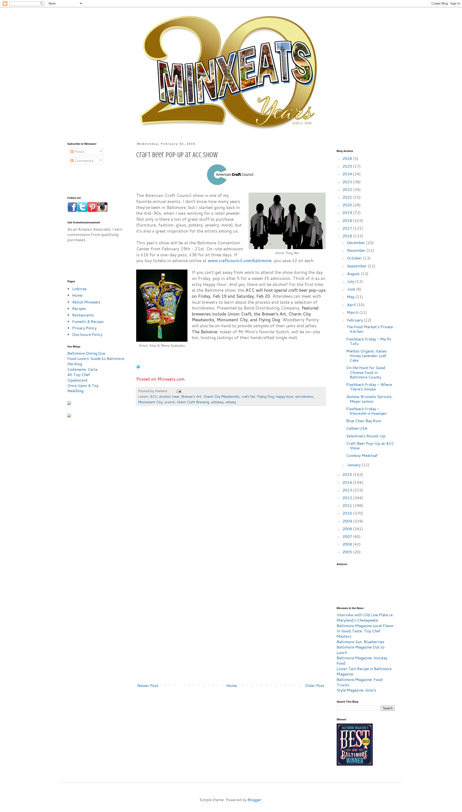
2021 (347, 197)
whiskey (217, 401)
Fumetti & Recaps (88, 321)
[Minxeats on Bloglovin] (138, 367)
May (351, 296)
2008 (347, 528)
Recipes (79, 308)
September (357, 266)
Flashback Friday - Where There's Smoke (369, 387)
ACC (153, 396)
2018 (347, 220)
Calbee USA (356, 428)
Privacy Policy (84, 328)
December (356, 242)
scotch (169, 401)
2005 (347, 551)
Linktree (79, 288)
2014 (347, 482)
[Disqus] (231, 482)
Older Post (314, 685)
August (354, 273)
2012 (347, 497)
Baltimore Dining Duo (86, 353)
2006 (347, 544)
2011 (347, 505)
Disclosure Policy (87, 334)
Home (231, 685)
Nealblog (75, 390)
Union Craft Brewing (193, 401)
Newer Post (147, 685)
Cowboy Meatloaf (362, 455)
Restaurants (83, 315)
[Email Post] (178, 390)
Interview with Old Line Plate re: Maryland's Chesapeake (365, 617)
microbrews (304, 396)
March (353, 312)
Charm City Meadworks (221, 396)
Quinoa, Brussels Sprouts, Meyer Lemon (369, 399)
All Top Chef (78, 374)
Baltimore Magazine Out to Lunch (361, 649)
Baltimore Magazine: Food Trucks (360, 682)
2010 (347, 513)
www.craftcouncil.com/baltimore (239, 261)
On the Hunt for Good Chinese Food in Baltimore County (365, 372)
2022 (347, 189)
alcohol (165, 396)
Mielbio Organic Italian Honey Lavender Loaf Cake (366, 355)
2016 (347, 236)
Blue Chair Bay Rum (363, 420)
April (352, 304)
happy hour (284, 396)
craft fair (248, 396)
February (355, 320)
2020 (347, 205)
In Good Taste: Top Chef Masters (358, 633)
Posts (78, 151)
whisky (230, 401)
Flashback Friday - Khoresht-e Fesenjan (366, 411)
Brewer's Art (191, 396)
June (351, 289)
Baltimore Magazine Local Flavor (365, 625)
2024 (347, 173)
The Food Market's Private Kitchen (369, 329)
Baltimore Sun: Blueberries (360, 641)
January (354, 464)
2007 (347, 536)
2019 (347, 212)
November (356, 250)
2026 (347, 158)
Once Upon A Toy (82, 385)
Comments (83, 160)
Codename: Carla (82, 369)
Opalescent (77, 380)
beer (176, 396)
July (351, 281)
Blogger (255, 799)
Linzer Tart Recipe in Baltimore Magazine (364, 671)
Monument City (150, 401)
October (355, 258)
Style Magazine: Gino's (356, 690)
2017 (347, 228)
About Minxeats (86, 302)
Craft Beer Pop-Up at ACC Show (370, 446)
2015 (347, 474)
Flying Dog (265, 396)
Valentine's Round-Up (365, 436)
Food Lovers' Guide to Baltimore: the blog (96, 361)
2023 (347, 181)
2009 (347, 521)
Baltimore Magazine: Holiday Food (362, 660)
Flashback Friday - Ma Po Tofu (368, 341)
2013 (347, 490)
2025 (347, 166)
